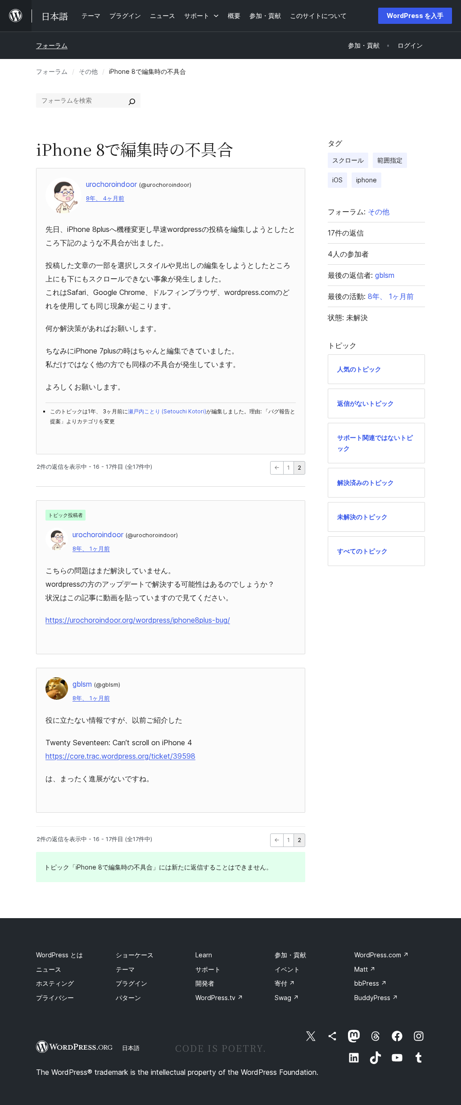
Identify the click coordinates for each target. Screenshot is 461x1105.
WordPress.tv (219, 997)
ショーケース (135, 955)
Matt (364, 969)
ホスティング (55, 983)
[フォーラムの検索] (131, 100)
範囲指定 (389, 160)
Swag (287, 997)
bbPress (370, 983)
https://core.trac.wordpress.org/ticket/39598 (120, 756)
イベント (287, 969)
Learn (203, 955)
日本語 (131, 1047)
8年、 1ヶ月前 (91, 548)
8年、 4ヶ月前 (105, 198)
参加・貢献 (290, 955)
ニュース (48, 969)
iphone (366, 180)
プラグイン (131, 983)
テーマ (125, 969)
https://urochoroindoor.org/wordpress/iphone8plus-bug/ (137, 620)
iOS (337, 180)
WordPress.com (381, 955)
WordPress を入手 (415, 15)
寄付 (285, 983)
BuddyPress (376, 997)
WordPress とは (59, 955)
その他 (88, 71)
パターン (128, 997)
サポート (208, 969)
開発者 (204, 983)
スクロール (348, 160)
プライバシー (55, 997)
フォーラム (52, 45)
